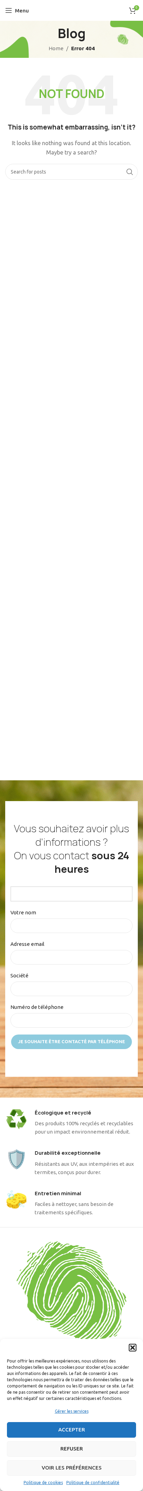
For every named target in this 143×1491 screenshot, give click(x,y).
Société (19, 975)
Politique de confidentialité (92, 1482)
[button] (132, 1347)
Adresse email (27, 944)
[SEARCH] (130, 172)
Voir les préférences (72, 1468)
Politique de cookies (43, 1482)
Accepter (71, 1429)
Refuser (71, 1449)
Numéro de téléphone (37, 1007)
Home (56, 48)
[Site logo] (72, 10)
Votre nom (23, 912)
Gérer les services (72, 1411)
